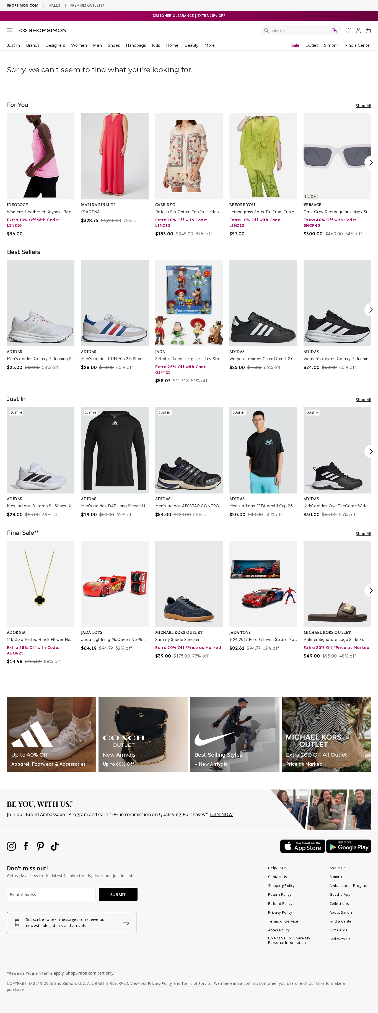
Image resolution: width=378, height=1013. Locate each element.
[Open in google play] (348, 851)
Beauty (191, 45)
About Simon (341, 912)
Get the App (340, 894)
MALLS (54, 5)
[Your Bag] (368, 31)
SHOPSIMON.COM (22, 5)
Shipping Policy (281, 885)
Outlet (311, 45)
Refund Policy (280, 903)
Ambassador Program (349, 885)
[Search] (301, 30)
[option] (41, 175)
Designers (55, 45)
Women (79, 45)
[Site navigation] (9, 31)
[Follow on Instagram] (12, 849)
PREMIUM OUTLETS (87, 5)
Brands (32, 45)
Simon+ (331, 45)
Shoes (114, 45)
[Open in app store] (303, 851)
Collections (339, 903)
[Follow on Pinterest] (41, 849)
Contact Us (277, 876)
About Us (338, 867)
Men (97, 45)
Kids (156, 45)
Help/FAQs (277, 867)
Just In (13, 45)
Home (172, 45)
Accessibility (279, 930)
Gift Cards (339, 930)
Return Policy (279, 894)
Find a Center (358, 45)
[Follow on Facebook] (26, 849)
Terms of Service (283, 921)
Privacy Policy (280, 912)
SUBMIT (118, 894)
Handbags (136, 45)
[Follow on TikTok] (54, 849)
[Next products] (371, 162)
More (209, 45)
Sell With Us (340, 938)
